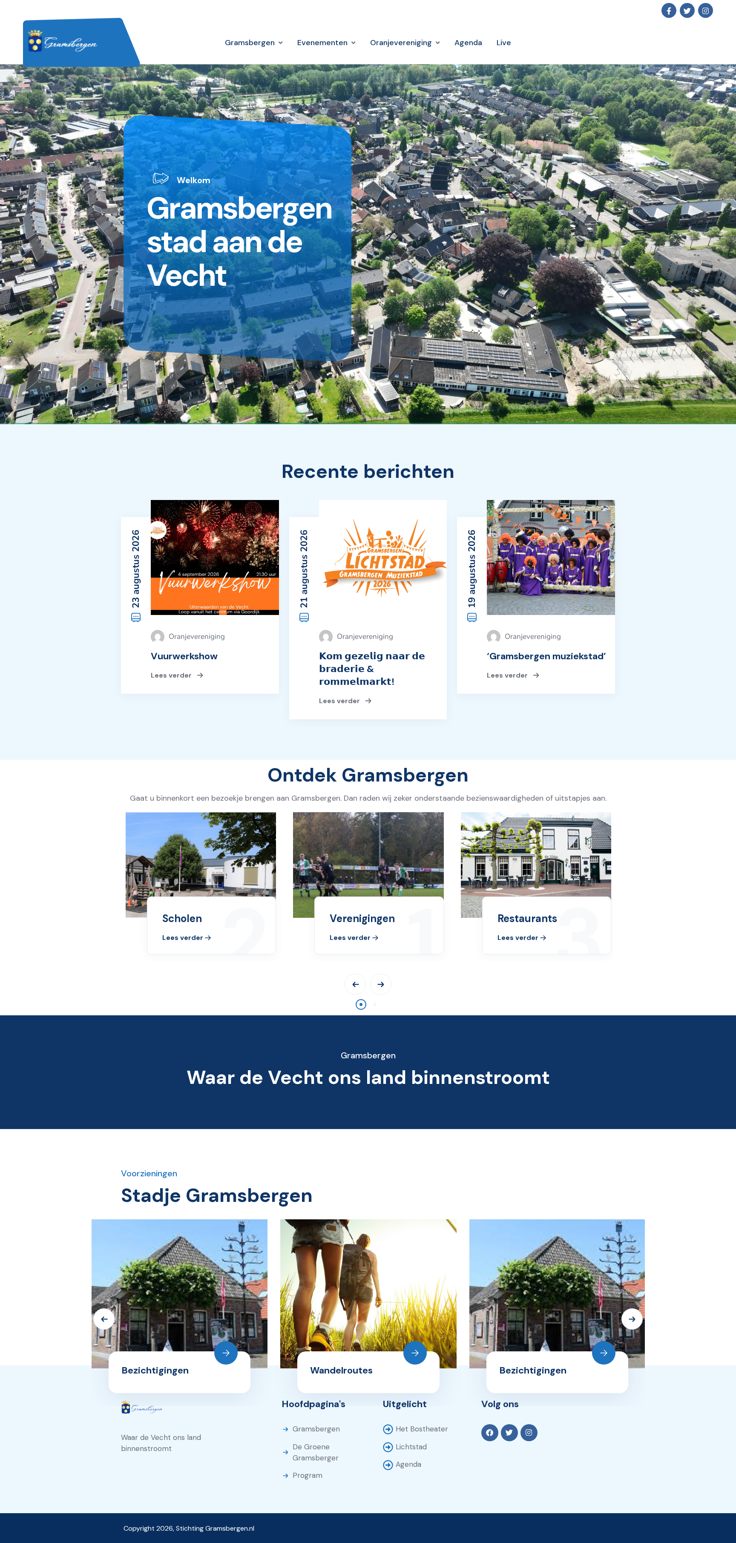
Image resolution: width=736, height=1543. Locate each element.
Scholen (182, 918)
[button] (361, 1004)
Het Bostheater (422, 1429)
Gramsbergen (316, 1429)
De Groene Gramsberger (316, 1452)
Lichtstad (411, 1446)
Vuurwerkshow (184, 656)
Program (307, 1475)
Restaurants (527, 918)
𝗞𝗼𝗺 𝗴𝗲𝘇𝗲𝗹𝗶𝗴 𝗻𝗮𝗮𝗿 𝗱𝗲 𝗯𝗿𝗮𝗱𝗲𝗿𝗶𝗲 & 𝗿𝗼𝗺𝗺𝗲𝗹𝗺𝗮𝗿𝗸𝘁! (372, 669)
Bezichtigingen (155, 1370)
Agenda (408, 1464)
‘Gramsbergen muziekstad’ (546, 656)
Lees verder (172, 675)
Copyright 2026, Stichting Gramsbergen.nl (189, 1528)
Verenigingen (362, 918)
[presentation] (355, 984)
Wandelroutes (341, 1370)
